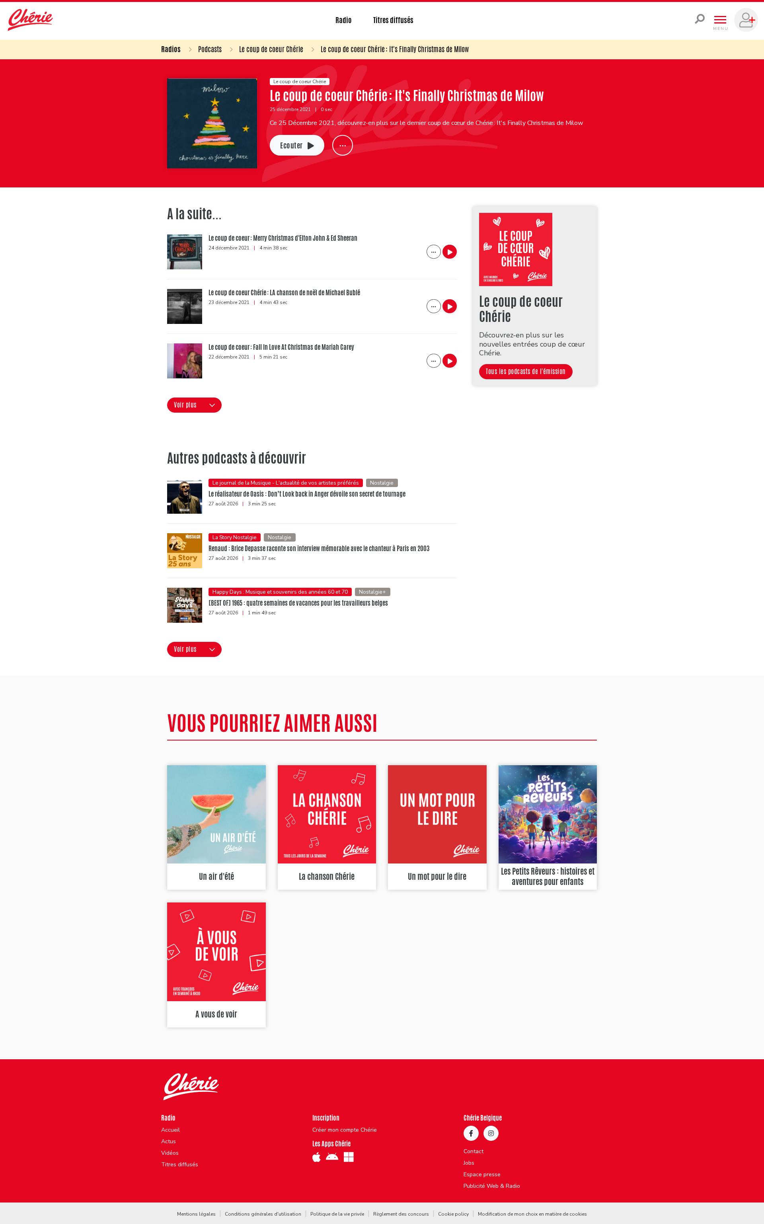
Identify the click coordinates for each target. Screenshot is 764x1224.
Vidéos (170, 1153)
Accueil (170, 1130)
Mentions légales (196, 1214)
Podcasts (210, 49)
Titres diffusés (393, 20)
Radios (171, 49)
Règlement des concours (401, 1214)
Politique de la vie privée (337, 1214)
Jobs (469, 1163)
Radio (343, 20)
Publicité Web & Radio (492, 1186)
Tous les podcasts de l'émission (526, 371)
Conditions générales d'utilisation (263, 1214)
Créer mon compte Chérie (344, 1130)
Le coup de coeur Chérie (271, 49)
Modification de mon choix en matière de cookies (532, 1214)
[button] (194, 405)
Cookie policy (453, 1214)
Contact (473, 1151)
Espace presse (482, 1174)
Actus (168, 1141)
